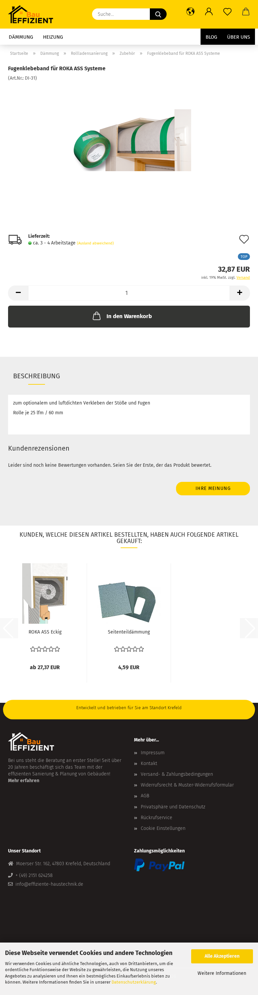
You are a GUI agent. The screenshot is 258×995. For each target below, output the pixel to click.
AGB (145, 796)
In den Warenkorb (129, 316)
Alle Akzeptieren (222, 956)
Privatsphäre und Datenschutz (173, 807)
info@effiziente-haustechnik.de (49, 884)
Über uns (238, 37)
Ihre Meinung (213, 488)
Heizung (53, 37)
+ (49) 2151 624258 (34, 875)
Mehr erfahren (23, 780)
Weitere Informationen (222, 973)
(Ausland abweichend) (95, 243)
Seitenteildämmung (129, 632)
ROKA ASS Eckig (45, 632)
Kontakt (149, 763)
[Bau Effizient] (33, 14)
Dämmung (21, 37)
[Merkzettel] (227, 12)
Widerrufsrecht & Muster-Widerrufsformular (187, 785)
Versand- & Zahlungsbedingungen (177, 774)
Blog (211, 37)
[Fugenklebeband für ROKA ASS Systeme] (129, 132)
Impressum (153, 753)
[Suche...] (158, 14)
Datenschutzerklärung (134, 982)
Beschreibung (36, 376)
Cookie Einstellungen (163, 828)
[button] (190, 12)
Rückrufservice (156, 817)
